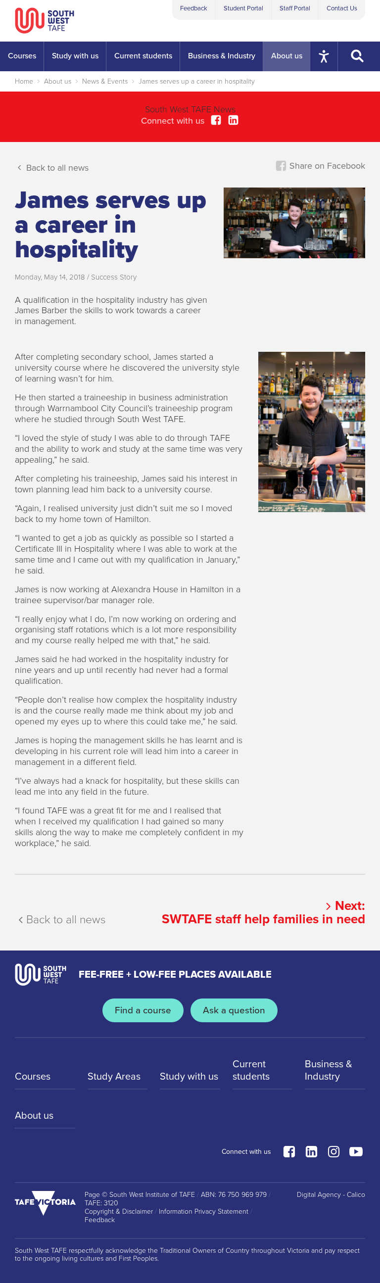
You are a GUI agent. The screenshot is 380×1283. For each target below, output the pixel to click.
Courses (32, 1077)
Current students (251, 1070)
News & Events (105, 81)
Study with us (189, 1077)
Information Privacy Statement (203, 1212)
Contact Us (342, 8)
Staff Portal (295, 8)
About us (57, 81)
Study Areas (114, 1077)
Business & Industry (328, 1070)
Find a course (143, 1010)
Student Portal (243, 8)
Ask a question (234, 1010)
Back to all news (56, 167)
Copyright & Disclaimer (119, 1212)
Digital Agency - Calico (331, 1195)
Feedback (193, 8)
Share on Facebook (326, 165)
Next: (263, 912)
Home (24, 81)
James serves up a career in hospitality (197, 81)
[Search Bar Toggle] (359, 56)
